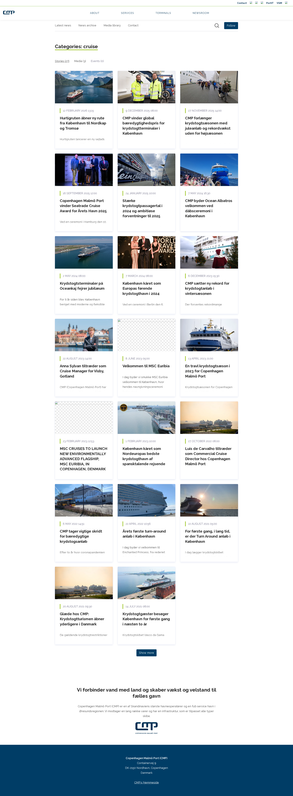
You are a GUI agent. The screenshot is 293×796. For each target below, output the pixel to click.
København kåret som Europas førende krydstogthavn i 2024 (142, 288)
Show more (146, 652)
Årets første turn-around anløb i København (144, 534)
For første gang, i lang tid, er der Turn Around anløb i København (207, 536)
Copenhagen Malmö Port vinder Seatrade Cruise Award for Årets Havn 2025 (83, 206)
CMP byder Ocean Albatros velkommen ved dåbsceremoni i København (208, 208)
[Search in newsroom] (216, 25)
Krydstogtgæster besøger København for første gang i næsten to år (146, 619)
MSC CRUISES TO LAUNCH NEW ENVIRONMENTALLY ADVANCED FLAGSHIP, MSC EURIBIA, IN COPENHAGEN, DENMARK (83, 458)
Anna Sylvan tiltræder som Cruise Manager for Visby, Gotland (83, 371)
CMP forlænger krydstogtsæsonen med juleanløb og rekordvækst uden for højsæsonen (207, 126)
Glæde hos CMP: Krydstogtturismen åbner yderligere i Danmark (82, 619)
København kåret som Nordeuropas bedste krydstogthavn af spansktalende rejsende (144, 456)
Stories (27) (62, 61)
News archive (87, 25)
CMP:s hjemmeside (146, 782)
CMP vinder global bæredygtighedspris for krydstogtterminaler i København (144, 126)
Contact (133, 25)
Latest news (63, 25)
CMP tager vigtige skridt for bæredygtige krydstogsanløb (81, 536)
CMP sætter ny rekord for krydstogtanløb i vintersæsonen (207, 288)
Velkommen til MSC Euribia (146, 366)
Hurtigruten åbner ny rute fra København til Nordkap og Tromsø (83, 123)
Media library (112, 25)
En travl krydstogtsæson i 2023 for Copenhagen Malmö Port (207, 371)
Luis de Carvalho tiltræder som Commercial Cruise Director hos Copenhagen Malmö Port (208, 456)
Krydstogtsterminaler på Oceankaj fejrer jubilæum (82, 286)
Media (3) (80, 61)
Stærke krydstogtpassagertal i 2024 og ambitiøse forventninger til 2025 (142, 208)
